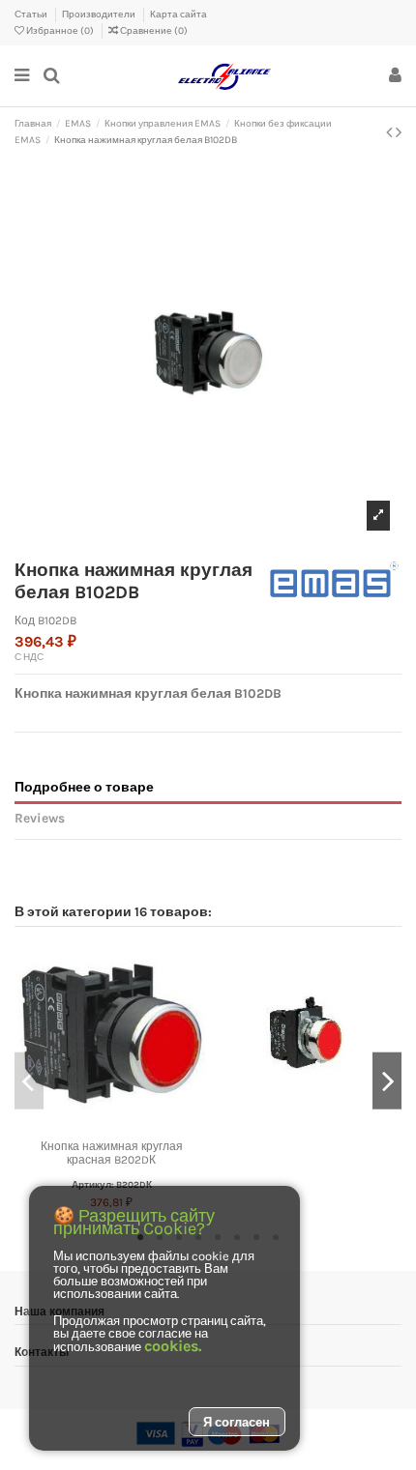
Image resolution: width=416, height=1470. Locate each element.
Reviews (40, 817)
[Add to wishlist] (89, 1125)
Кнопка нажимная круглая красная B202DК (112, 1153)
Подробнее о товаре (84, 786)
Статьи (32, 14)
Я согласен (236, 1422)
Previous (29, 1081)
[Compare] (111, 1125)
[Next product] (398, 132)
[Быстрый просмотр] (134, 1125)
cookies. (172, 1346)
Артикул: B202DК (112, 1184)
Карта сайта (178, 14)
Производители (99, 14)
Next (386, 1081)
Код (25, 620)
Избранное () (60, 31)
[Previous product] (391, 132)
